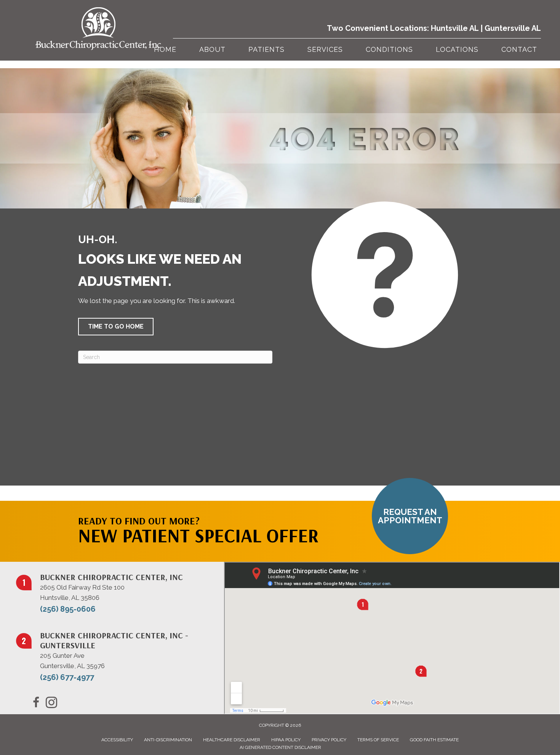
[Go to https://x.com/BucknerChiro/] (51, 703)
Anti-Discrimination (168, 739)
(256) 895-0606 (68, 609)
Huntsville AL (454, 28)
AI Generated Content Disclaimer (280, 747)
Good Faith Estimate (434, 739)
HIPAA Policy (286, 739)
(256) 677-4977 (67, 677)
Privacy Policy (329, 739)
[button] (116, 326)
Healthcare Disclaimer (231, 739)
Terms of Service (378, 739)
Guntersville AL (513, 28)
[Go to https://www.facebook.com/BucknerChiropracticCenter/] (36, 703)
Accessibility (117, 739)
